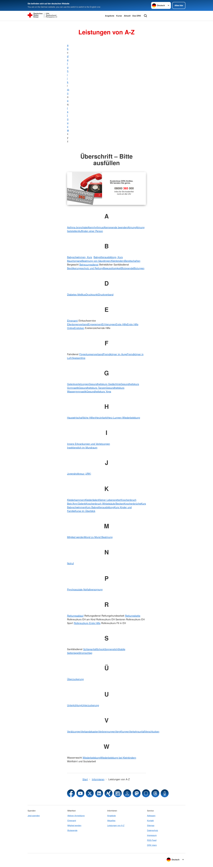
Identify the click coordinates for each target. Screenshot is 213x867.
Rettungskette (132, 615)
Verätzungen (74, 731)
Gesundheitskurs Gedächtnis (105, 384)
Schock (100, 649)
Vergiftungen (122, 731)
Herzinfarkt (101, 417)
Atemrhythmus (95, 227)
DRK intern (152, 845)
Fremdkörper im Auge (115, 354)
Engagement (95, 324)
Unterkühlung (74, 705)
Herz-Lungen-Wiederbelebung (123, 417)
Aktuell (127, 15)
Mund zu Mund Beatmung (98, 537)
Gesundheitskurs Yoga (98, 391)
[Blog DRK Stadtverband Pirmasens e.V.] (118, 793)
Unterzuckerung (90, 705)
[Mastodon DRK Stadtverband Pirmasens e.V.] (137, 793)
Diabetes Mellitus (76, 294)
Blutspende (127, 268)
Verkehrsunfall (137, 731)
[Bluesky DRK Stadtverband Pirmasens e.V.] (146, 793)
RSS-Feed (151, 840)
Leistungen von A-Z (115, 825)
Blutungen (138, 268)
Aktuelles (111, 820)
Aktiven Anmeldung (76, 815)
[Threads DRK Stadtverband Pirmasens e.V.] (155, 793)
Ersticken (79, 328)
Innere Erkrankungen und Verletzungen (88, 444)
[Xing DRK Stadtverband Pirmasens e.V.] (108, 793)
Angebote (109, 15)
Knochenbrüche (132, 503)
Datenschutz (152, 830)
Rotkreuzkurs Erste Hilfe (87, 623)
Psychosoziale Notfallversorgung (85, 589)
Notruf (70, 563)
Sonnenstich (111, 649)
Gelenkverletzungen (78, 384)
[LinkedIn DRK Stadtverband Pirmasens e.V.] (99, 793)
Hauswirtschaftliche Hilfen (81, 417)
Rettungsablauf (75, 615)
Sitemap (150, 825)
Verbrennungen (106, 731)
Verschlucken (152, 731)
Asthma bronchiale (77, 227)
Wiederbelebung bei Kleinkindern (118, 757)
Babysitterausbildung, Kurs (108, 257)
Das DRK (136, 15)
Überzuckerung (75, 679)
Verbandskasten (89, 731)
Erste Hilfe (121, 324)
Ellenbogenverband (77, 324)
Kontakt (150, 820)
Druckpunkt (92, 294)
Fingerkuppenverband (91, 354)
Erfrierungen (109, 324)
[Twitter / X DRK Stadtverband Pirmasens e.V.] (90, 793)
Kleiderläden (91, 500)
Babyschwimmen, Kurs (79, 257)
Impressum (152, 835)
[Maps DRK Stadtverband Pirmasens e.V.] (127, 793)
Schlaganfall (89, 649)
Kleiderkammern (76, 500)
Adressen (151, 815)
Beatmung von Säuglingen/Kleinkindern (103, 261)
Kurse (119, 15)
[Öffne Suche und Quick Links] (145, 16)
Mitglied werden (75, 537)
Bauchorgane (74, 261)
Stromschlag (85, 653)
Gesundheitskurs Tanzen (92, 387)
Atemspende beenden (115, 227)
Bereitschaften (132, 261)
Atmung (131, 227)
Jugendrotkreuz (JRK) (79, 473)
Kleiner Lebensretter (109, 500)
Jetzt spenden (34, 815)
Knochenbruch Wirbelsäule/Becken (105, 503)
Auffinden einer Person (90, 231)
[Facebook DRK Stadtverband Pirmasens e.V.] (71, 793)
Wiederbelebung (91, 757)
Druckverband (105, 294)
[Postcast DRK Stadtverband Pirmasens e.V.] (165, 793)
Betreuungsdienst (88, 264)
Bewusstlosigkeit (112, 268)
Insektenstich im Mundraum (82, 447)
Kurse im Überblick (85, 511)
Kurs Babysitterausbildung (100, 507)
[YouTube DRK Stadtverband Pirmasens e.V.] (80, 793)
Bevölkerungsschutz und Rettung (85, 268)
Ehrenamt (72, 320)
